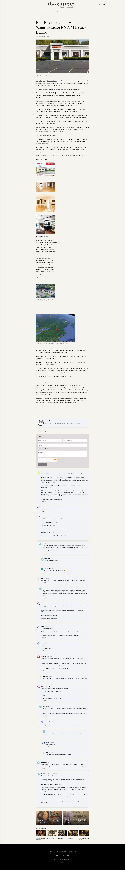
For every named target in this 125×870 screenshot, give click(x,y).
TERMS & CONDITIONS (61, 851)
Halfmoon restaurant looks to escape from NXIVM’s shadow (62, 89)
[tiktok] (102, 5)
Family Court (45, 11)
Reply (44, 501)
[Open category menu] (20, 5)
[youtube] (104, 5)
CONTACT (50, 851)
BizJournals (72, 127)
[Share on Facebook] (37, 75)
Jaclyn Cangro (40, 81)
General (38, 17)
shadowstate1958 (45, 603)
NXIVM (71, 11)
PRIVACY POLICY (73, 851)
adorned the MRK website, (77, 155)
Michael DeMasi (49, 127)
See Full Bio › (54, 425)
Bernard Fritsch (78, 11)
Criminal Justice (37, 11)
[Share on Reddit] (43, 75)
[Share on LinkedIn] (46, 75)
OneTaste (66, 11)
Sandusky (60, 11)
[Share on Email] (49, 75)
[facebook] (95, 5)
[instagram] (99, 5)
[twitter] (97, 5)
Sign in (46, 448)
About (90, 11)
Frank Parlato (46, 36)
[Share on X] (40, 75)
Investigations (53, 11)
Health (85, 11)
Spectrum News (52, 81)
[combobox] (62, 862)
